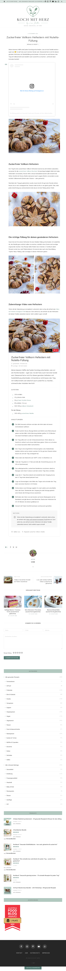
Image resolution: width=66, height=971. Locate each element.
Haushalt (9, 782)
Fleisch (9, 725)
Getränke (9, 755)
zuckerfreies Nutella (28, 413)
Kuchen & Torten (11, 738)
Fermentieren (11, 681)
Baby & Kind (10, 787)
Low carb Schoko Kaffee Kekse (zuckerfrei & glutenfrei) (44, 581)
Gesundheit (10, 769)
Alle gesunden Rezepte (12, 677)
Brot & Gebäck (11, 694)
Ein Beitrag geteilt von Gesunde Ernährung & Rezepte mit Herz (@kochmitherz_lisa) (33, 113)
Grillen (8, 760)
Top (33, 963)
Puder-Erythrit (22, 400)
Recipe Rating (7, 653)
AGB (26, 953)
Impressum (46, 953)
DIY (8, 804)
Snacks (9, 699)
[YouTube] (39, 946)
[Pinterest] (33, 946)
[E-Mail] (2, 63)
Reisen (9, 795)
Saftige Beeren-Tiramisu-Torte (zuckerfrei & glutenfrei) (13, 611)
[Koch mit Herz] (33, 16)
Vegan (8, 716)
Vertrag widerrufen (33, 967)
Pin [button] (56, 350)
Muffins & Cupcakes (12, 742)
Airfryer (9, 686)
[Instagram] (27, 946)
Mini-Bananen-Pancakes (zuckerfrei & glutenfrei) (34, 1)
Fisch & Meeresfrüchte (13, 729)
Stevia (29, 400)
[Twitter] (2, 59)
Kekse (8, 751)
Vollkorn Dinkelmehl (27, 406)
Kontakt (19, 953)
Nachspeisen (10, 733)
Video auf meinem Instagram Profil (36, 519)
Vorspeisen (10, 703)
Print (49, 350)
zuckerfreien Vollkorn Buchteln (28, 171)
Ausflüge (9, 800)
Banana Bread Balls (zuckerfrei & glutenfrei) (53, 611)
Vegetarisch (10, 720)
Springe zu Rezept (32, 44)
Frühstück (9, 690)
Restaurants (10, 791)
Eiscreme (9, 746)
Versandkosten (11, 839)
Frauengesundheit (12, 778)
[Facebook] (2, 54)
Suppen (9, 707)
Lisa (33, 562)
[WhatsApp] (45, 946)
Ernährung (9, 774)
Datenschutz (35, 953)
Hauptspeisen (11, 712)
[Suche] (61, 1)
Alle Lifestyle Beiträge (12, 765)
